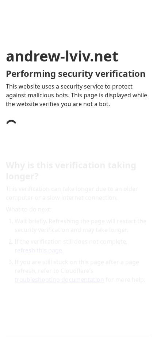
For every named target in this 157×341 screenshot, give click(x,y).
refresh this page (38, 250)
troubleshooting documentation (59, 280)
